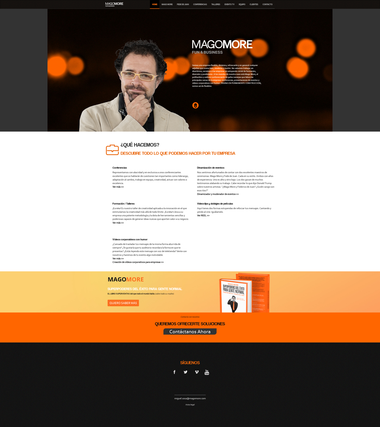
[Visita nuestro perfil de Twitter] (185, 372)
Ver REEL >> (203, 215)
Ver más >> (118, 186)
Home (154, 4)
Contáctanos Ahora (190, 331)
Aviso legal (190, 404)
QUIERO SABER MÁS (123, 303)
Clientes (254, 4)
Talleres (215, 4)
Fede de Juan (183, 4)
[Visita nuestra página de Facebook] (174, 372)
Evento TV (229, 4)
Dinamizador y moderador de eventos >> (218, 193)
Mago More (167, 4)
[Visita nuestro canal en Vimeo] (196, 372)
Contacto (267, 4)
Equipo (242, 4)
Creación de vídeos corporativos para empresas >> (138, 262)
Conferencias (200, 4)
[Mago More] (114, 4)
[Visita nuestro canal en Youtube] (207, 372)
